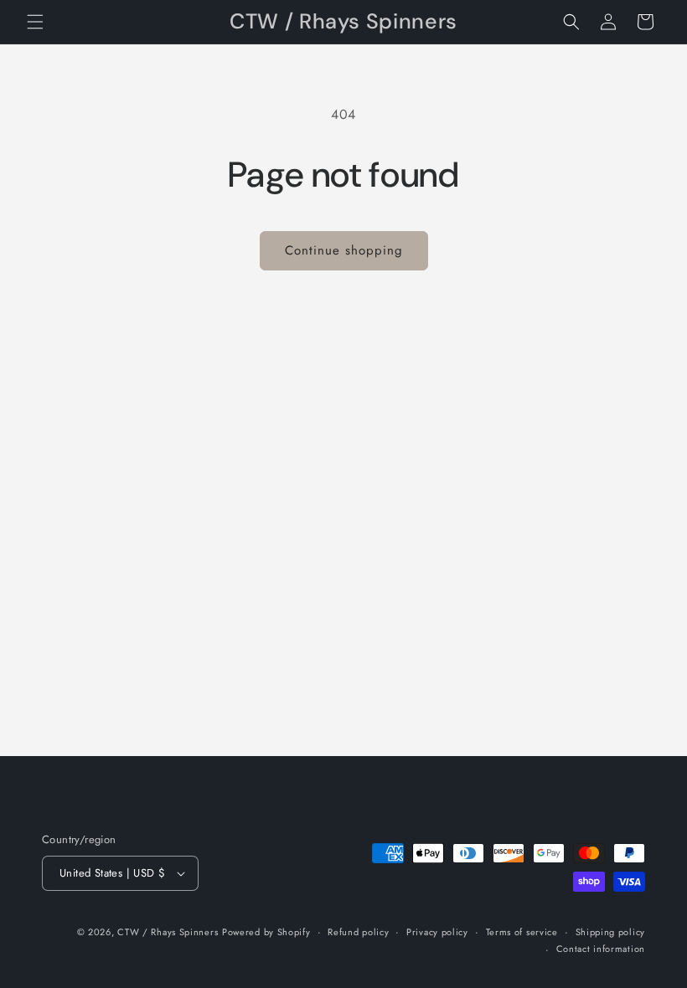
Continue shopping (344, 250)
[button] (35, 21)
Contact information (600, 948)
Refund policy (358, 932)
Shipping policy (611, 932)
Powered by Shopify (266, 932)
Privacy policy (437, 932)
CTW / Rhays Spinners (167, 932)
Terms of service (522, 932)
